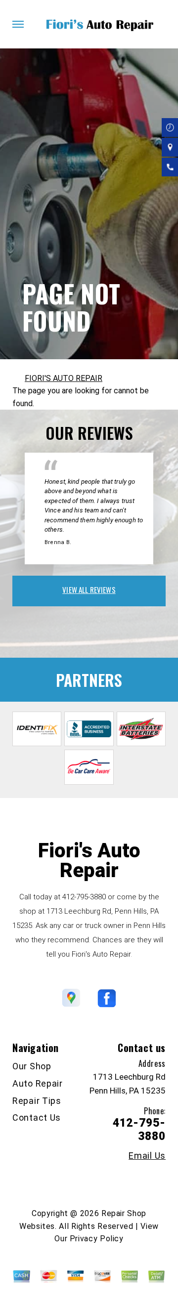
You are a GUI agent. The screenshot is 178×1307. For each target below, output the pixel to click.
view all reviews (88, 589)
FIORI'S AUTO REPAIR (63, 378)
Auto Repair (37, 1083)
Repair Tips (36, 1101)
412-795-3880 (84, 896)
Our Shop (31, 1066)
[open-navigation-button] (18, 24)
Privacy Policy (97, 1238)
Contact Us (36, 1117)
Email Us (147, 1155)
